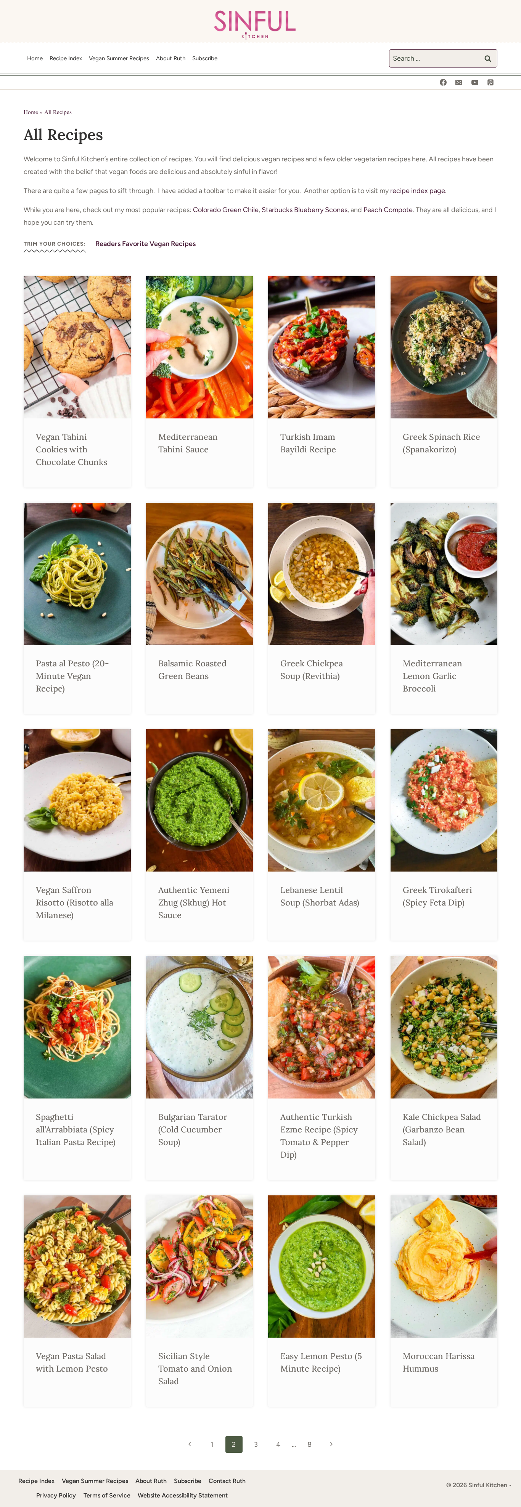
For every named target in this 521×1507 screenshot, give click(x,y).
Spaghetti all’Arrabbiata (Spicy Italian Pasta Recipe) (76, 1129)
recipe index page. (418, 191)
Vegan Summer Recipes (119, 58)
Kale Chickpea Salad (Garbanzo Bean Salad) (442, 1129)
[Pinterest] (490, 82)
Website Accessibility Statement (183, 1495)
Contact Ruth (227, 1480)
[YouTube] (475, 82)
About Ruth (170, 58)
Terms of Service (107, 1495)
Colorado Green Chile (226, 210)
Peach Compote (388, 210)
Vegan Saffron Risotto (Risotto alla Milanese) (74, 902)
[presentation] (77, 347)
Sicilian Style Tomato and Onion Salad (195, 1368)
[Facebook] (443, 82)
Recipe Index (66, 58)
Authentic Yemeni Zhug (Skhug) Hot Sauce (194, 902)
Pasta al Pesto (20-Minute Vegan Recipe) (72, 676)
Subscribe (204, 58)
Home (35, 58)
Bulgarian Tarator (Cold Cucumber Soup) (192, 1129)
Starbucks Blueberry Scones (304, 210)
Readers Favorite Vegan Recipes (145, 244)
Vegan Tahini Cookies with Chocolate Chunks (71, 449)
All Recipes (58, 112)
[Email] (459, 82)
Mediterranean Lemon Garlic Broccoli (432, 676)
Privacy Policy (56, 1495)
